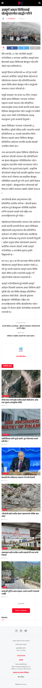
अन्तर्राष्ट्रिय (5, 473)
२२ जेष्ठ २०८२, (22, 19)
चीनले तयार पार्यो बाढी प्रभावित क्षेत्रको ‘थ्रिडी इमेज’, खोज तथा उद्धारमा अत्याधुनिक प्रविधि (20, 401)
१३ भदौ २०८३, (5, 405)
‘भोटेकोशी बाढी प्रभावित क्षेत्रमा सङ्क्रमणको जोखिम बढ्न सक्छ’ (20, 515)
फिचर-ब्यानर (6, 396)
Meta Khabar (23, 684)
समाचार (5, 548)
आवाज (4, 510)
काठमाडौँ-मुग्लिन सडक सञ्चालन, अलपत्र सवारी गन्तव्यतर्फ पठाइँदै (20, 592)
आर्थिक (4, 587)
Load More (21, 604)
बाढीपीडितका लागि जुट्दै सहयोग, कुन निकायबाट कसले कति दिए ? (20, 440)
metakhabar (11, 19)
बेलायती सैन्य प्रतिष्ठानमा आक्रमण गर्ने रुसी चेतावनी (18, 477)
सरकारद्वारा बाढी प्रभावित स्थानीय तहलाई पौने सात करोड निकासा (20, 554)
